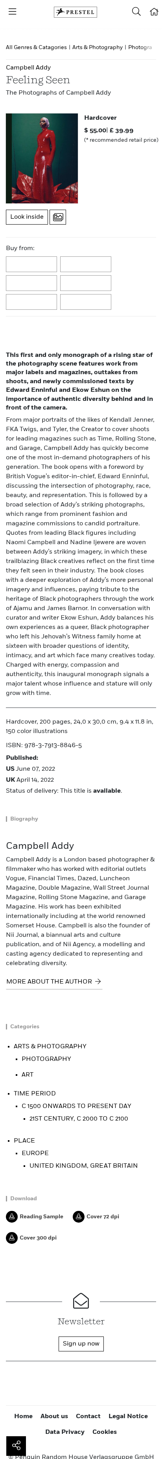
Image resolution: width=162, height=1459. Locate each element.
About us (54, 1416)
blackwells (86, 264)
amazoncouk (31, 264)
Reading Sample (41, 1216)
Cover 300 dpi (38, 1238)
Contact (88, 1416)
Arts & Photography (97, 47)
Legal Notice (128, 1416)
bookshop (31, 283)
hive (86, 283)
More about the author (50, 982)
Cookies (104, 1432)
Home (23, 1416)
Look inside (27, 217)
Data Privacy (65, 1432)
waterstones (31, 302)
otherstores (86, 302)
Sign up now (81, 1344)
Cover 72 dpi (103, 1216)
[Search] (136, 12)
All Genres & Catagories (36, 47)
